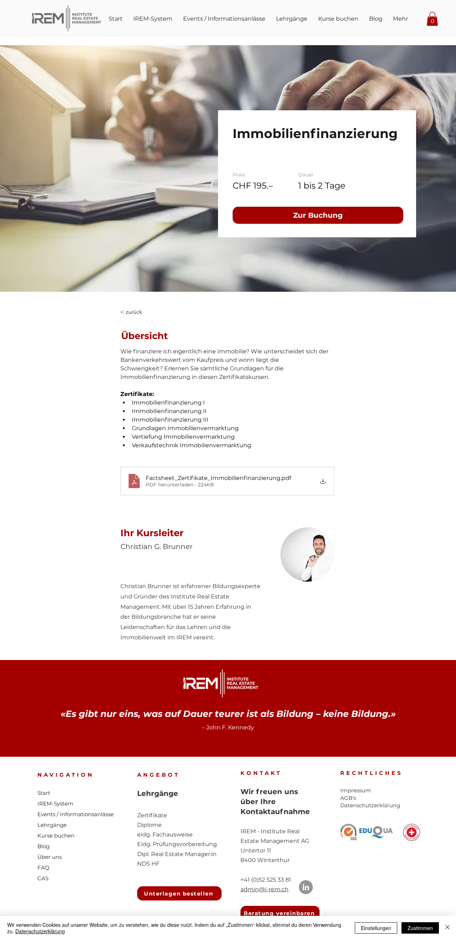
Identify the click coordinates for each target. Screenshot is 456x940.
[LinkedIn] (306, 887)
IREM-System (55, 803)
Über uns (49, 857)
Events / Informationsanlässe (75, 814)
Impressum (355, 790)
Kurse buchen (55, 835)
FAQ (43, 867)
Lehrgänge (52, 825)
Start (43, 793)
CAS (42, 878)
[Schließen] (447, 927)
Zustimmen (420, 927)
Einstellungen (376, 927)
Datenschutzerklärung (40, 931)
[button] (432, 19)
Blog (43, 846)
